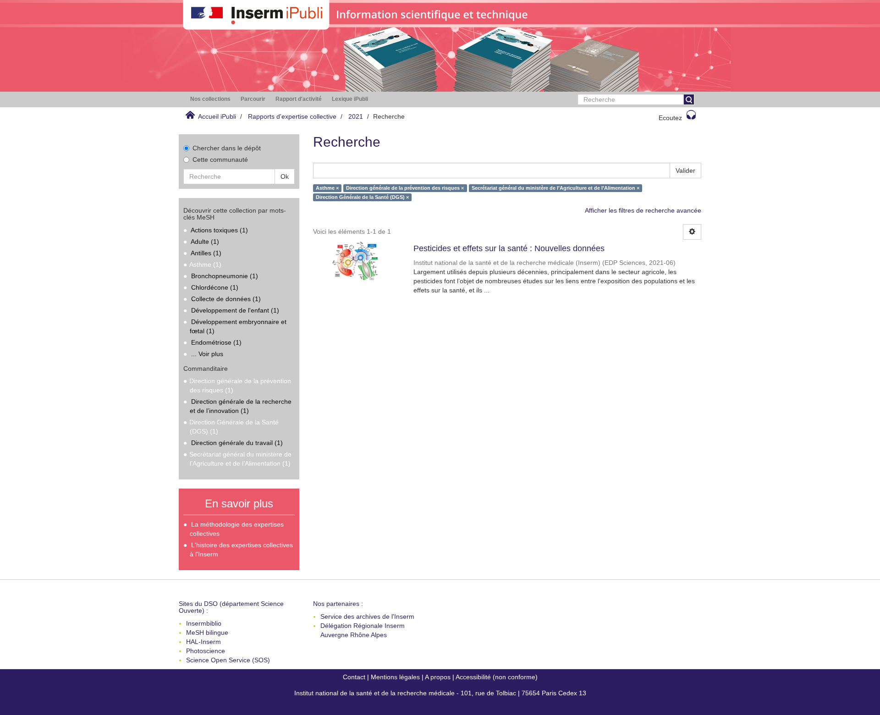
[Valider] (688, 99)
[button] (210, 99)
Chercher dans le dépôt (226, 148)
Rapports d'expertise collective (292, 116)
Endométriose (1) (216, 342)
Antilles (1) (206, 253)
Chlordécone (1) (214, 287)
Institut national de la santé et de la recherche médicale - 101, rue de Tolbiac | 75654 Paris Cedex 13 (440, 693)
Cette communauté (220, 159)
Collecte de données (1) (226, 298)
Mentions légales (395, 677)
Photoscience (205, 650)
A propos (438, 677)
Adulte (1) (205, 241)
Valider (685, 170)
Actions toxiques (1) (219, 230)
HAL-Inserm (203, 641)
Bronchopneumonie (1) (224, 276)
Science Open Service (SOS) (228, 660)
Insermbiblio (203, 623)
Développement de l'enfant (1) (235, 310)
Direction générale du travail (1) (237, 442)
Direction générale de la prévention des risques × (405, 188)
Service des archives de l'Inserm (367, 616)
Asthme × (327, 188)
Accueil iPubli (217, 116)
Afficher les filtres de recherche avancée (643, 210)
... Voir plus (207, 354)
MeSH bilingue (207, 632)
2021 (355, 116)
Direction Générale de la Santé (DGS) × (362, 197)
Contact (354, 677)
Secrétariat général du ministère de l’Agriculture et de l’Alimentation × (555, 188)
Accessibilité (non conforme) (497, 677)
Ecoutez (670, 117)
